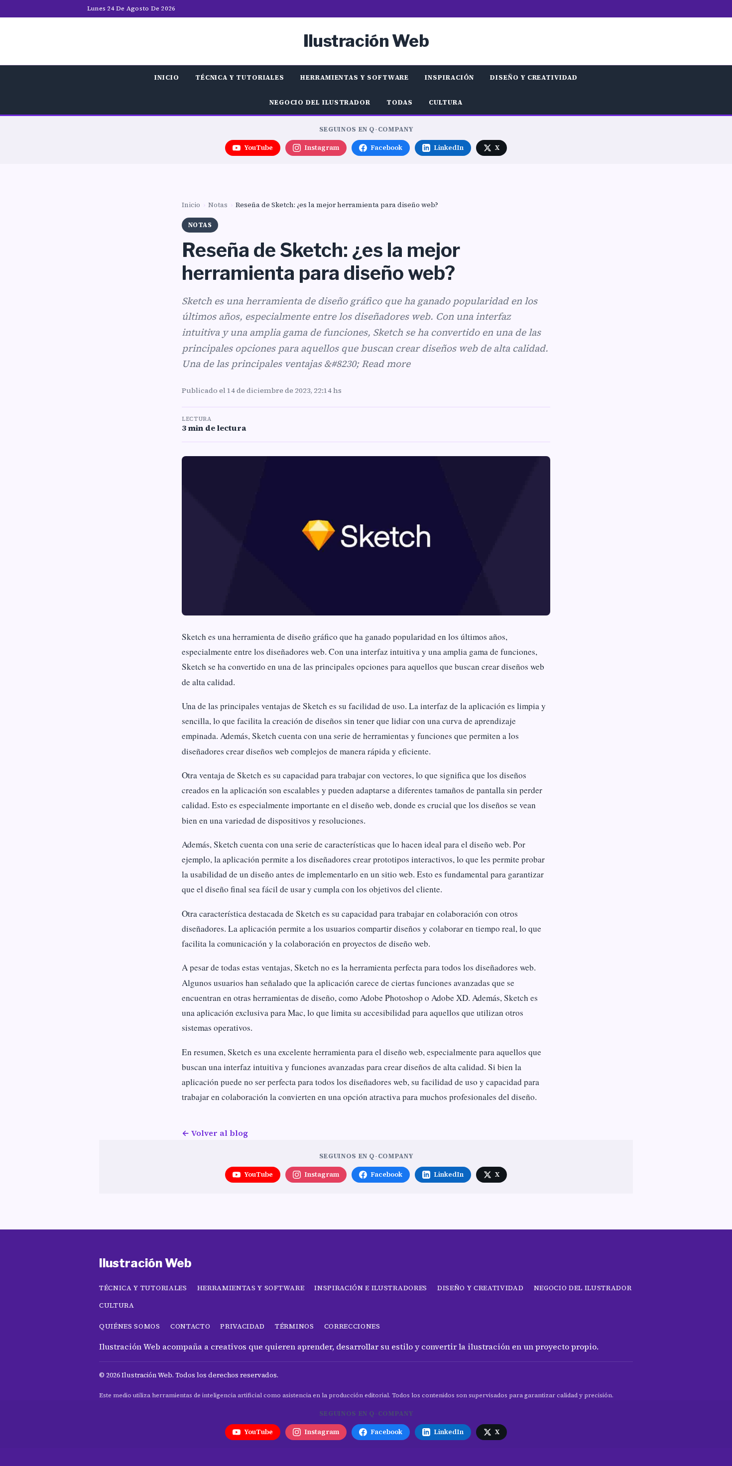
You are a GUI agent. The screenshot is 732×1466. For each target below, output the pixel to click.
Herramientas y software (354, 77)
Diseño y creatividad (533, 77)
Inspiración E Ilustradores (370, 1288)
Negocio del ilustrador (319, 102)
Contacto (190, 1326)
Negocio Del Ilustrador (583, 1288)
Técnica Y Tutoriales (143, 1288)
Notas (218, 205)
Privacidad (242, 1326)
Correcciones (352, 1326)
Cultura (446, 102)
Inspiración (449, 77)
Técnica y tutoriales (239, 77)
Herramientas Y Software (251, 1288)
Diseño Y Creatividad (480, 1288)
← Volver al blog (215, 1132)
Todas (399, 102)
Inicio (166, 77)
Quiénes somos (129, 1326)
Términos (294, 1326)
